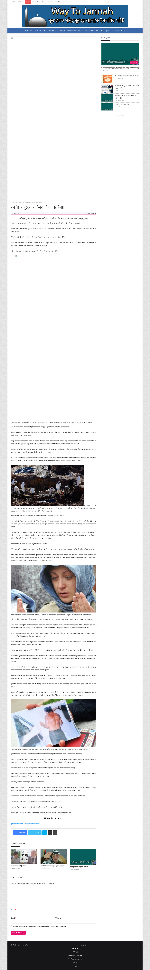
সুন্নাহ (97, 30)
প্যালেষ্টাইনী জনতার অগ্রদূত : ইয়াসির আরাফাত (52, 866)
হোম (13, 202)
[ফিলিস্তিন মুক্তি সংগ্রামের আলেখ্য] (83, 857)
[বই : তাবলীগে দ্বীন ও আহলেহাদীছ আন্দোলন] (107, 78)
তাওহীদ (44, 30)
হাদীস (85, 30)
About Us (84, 945)
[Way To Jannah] (75, 16)
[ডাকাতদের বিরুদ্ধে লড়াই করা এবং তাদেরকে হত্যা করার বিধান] (107, 88)
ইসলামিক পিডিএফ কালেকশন (75, 955)
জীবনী (117, 30)
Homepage (75, 948)
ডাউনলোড (38, 30)
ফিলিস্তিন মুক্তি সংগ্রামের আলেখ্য (79, 867)
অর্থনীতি (123, 30)
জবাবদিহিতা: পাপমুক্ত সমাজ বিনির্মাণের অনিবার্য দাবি (43, 2)
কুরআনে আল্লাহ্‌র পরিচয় (122, 104)
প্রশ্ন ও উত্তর (52, 30)
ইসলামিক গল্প (61, 30)
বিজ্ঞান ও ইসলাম (71, 30)
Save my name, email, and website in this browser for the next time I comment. (40, 926)
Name (13, 910)
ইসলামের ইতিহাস (19, 202)
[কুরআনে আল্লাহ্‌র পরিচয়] (107, 107)
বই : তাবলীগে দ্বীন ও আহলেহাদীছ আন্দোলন (127, 76)
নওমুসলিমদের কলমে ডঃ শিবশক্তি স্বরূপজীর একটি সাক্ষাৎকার (120, 68)
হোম (26, 30)
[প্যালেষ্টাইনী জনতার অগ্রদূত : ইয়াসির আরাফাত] (53, 856)
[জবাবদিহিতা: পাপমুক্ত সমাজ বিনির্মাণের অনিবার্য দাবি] (107, 98)
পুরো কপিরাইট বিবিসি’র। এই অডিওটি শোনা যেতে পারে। (26, 824)
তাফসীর (80, 30)
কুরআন (107, 30)
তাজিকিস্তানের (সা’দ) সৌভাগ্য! (19, 866)
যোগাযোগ (75, 966)
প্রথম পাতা (75, 962)
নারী (112, 30)
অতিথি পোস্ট (75, 952)
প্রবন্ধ (31, 30)
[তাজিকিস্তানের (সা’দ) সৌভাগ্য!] (24, 856)
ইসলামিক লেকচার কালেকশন (75, 959)
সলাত (102, 30)
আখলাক (91, 30)
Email (13, 918)
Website (58, 918)
